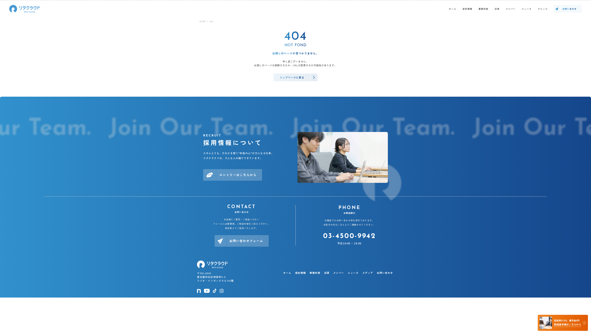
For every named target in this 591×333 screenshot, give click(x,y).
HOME (202, 22)
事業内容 (483, 9)
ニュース (527, 9)
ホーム (452, 9)
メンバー (511, 9)
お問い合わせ (385, 272)
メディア (367, 272)
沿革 (497, 9)
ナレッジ (543, 9)
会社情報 (467, 9)
